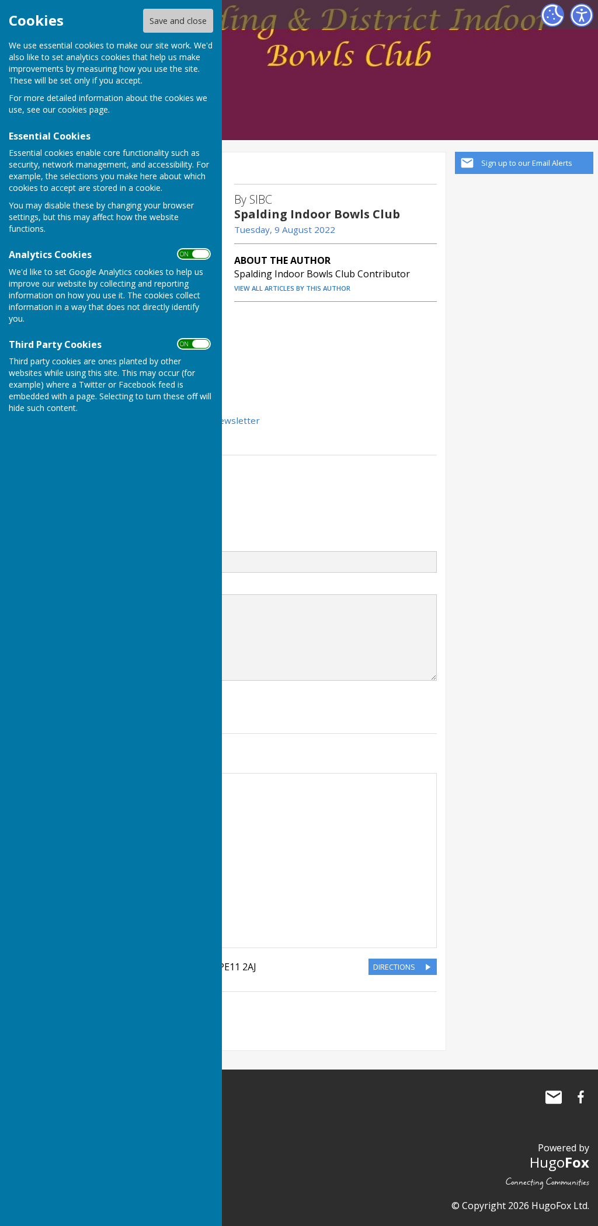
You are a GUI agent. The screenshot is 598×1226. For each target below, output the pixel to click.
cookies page (83, 109)
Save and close (178, 20)
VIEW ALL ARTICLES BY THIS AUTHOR (292, 288)
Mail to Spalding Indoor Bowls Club (553, 1097)
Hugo (559, 1162)
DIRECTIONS (394, 967)
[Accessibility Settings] (581, 15)
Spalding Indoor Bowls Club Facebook (580, 1097)
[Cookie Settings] (552, 15)
